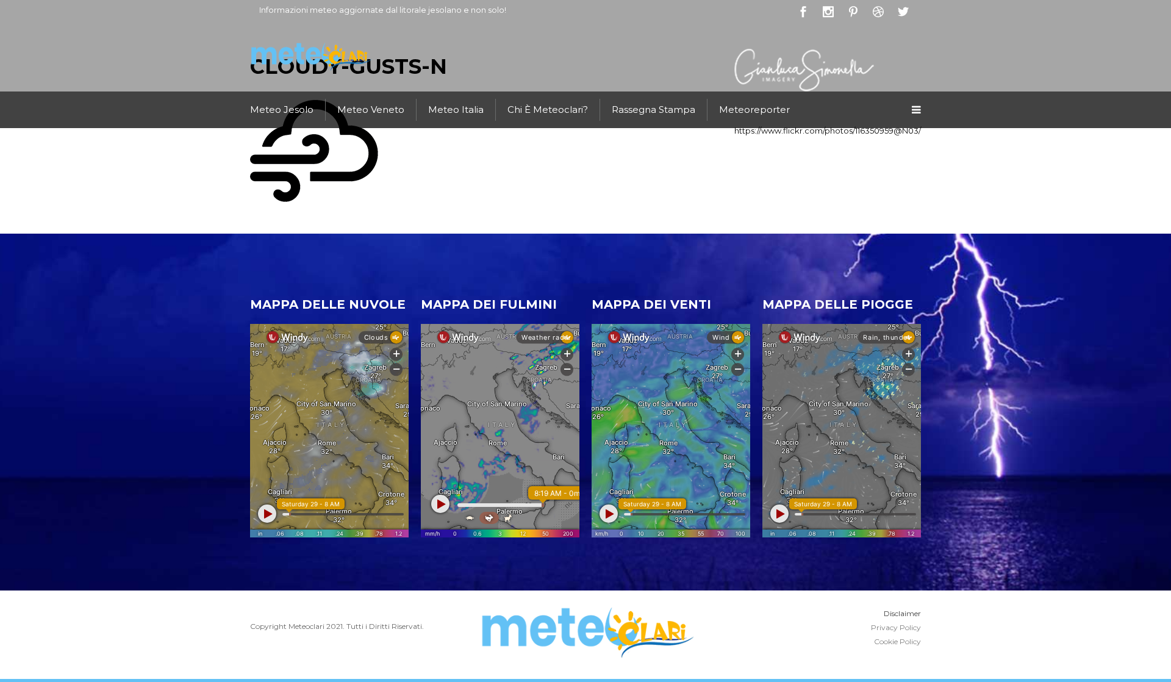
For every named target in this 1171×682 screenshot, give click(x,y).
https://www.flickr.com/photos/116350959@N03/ (827, 130)
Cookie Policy (897, 641)
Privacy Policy (896, 627)
